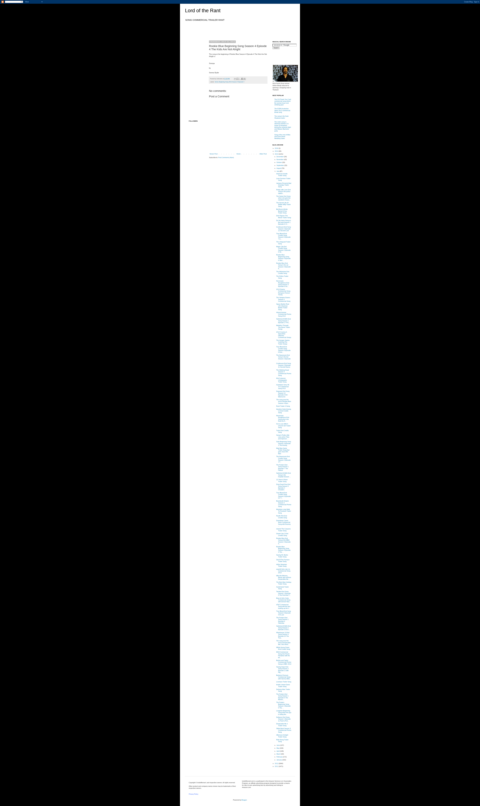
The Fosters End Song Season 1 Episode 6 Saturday (282, 620)
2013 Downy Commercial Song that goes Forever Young (283, 292)
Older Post (263, 154)
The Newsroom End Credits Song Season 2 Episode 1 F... (283, 459)
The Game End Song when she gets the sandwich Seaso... (283, 198)
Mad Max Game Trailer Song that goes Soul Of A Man (282, 451)
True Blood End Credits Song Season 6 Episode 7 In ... (283, 236)
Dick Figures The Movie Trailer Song (283, 216)
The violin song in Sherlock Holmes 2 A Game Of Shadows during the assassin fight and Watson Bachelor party (282, 126)
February (279, 757)
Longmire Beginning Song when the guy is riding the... (283, 712)
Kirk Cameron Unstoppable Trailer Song (281, 380)
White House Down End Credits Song (283, 648)
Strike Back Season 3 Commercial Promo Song (283, 730)
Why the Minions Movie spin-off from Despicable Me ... (283, 577)
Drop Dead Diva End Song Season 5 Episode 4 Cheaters (283, 487)
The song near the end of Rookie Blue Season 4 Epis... (283, 401)
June (278, 745)
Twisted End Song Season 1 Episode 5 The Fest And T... (283, 593)
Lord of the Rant (202, 10)
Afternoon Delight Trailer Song (282, 736)
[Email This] (235, 79)
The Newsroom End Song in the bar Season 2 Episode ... (283, 357)
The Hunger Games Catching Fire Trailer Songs (283, 342)
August (279, 168)
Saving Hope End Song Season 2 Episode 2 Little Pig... (282, 669)
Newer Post (214, 154)
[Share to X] (240, 79)
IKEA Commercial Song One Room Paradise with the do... (283, 654)
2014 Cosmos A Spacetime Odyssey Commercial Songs (283, 334)
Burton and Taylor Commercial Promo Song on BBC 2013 (283, 662)
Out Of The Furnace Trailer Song (283, 560)
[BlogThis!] (237, 79)
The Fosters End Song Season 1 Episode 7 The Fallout (282, 467)
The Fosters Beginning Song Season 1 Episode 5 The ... (283, 705)
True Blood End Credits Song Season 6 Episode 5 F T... (283, 495)
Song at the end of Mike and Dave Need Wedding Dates (282, 136)
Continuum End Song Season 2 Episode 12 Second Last (283, 229)
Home (238, 154)
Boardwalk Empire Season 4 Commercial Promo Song (283, 503)
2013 (277, 154)
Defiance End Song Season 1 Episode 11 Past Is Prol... (283, 719)
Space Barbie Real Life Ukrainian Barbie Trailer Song (282, 306)
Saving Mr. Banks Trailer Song (282, 556)
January (279, 760)
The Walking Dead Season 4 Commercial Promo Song (283, 372)
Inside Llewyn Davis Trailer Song (283, 685)
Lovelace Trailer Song (283, 682)
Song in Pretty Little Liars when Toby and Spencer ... (282, 437)
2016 (277, 148)
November (280, 159)
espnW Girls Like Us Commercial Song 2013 (283, 571)
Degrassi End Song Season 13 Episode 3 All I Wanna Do (283, 394)
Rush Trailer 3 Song (283, 406)
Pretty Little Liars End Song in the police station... (283, 191)
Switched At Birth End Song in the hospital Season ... (283, 475)
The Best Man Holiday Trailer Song (283, 583)
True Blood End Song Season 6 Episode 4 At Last (283, 613)
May (278, 748)
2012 (277, 763)
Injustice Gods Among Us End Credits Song (283, 411)
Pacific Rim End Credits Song (281, 517)
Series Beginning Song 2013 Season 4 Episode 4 (229, 82)
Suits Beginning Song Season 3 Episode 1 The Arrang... (283, 443)
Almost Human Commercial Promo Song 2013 (283, 314)
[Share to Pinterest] (244, 79)
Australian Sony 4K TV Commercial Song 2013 (282, 386)
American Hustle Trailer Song (282, 174)
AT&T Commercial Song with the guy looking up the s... (283, 606)
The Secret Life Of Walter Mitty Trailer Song (283, 204)
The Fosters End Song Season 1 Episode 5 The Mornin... (282, 696)
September (280, 165)
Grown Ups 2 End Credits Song (282, 534)
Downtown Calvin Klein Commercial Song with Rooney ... (283, 523)
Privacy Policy (193, 794)
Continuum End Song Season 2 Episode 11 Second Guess (283, 365)
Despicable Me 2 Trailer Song (282, 724)
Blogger (244, 800)
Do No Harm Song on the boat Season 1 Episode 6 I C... (283, 222)
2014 (277, 151)
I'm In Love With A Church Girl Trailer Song (283, 425)
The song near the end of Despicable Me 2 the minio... (283, 642)
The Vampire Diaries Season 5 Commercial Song (283, 299)
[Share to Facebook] (242, 79)
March (278, 754)
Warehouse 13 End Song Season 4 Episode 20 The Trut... (282, 635)
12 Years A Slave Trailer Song (282, 480)
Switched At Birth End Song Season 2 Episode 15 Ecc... (283, 628)
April (278, 751)
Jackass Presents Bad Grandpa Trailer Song (283, 185)
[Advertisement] (234, 30)
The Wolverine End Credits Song (282, 272)
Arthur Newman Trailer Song (281, 565)
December (280, 157)
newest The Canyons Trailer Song (283, 530)
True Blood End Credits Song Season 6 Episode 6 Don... (283, 349)
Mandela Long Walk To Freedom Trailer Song (283, 511)
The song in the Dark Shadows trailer (281, 117)
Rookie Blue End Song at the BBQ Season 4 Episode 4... (283, 541)
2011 (277, 766)
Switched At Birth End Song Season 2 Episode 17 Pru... (283, 320)
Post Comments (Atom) (226, 157)
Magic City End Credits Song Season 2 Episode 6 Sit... (283, 249)
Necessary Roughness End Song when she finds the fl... (282, 418)
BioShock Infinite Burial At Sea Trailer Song (282, 211)
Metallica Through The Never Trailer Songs (283, 327)
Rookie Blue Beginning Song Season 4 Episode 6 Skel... (283, 257)
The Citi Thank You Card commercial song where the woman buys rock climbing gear (282, 102)
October (279, 162)
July (278, 171)
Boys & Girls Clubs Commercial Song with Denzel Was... (283, 600)
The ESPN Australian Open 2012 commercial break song (282, 110)
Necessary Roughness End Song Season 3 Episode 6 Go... (282, 283)
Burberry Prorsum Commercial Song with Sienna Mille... (283, 677)
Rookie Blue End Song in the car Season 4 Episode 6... (283, 265)
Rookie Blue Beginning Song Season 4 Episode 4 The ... (283, 549)
